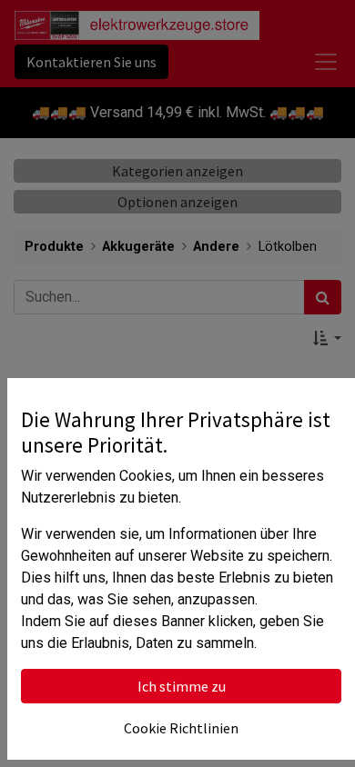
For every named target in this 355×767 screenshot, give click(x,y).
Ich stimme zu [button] (181, 686)
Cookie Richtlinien (181, 728)
